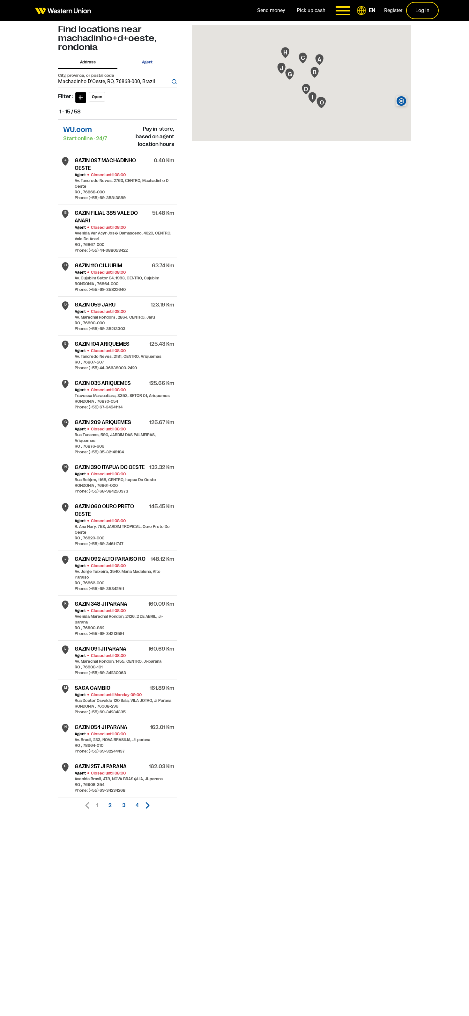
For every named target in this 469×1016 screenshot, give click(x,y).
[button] (367, 10)
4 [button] (137, 805)
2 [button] (110, 805)
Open (97, 97)
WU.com (77, 129)
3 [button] (123, 805)
